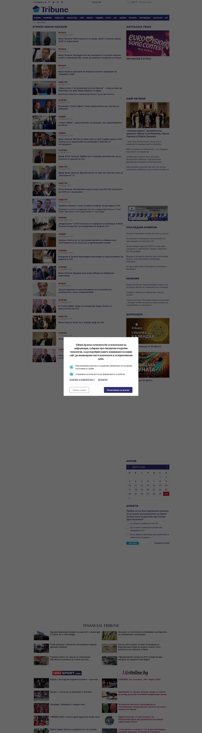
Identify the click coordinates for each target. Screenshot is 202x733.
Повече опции (79, 390)
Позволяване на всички (118, 390)
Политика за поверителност (82, 380)
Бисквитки (102, 380)
